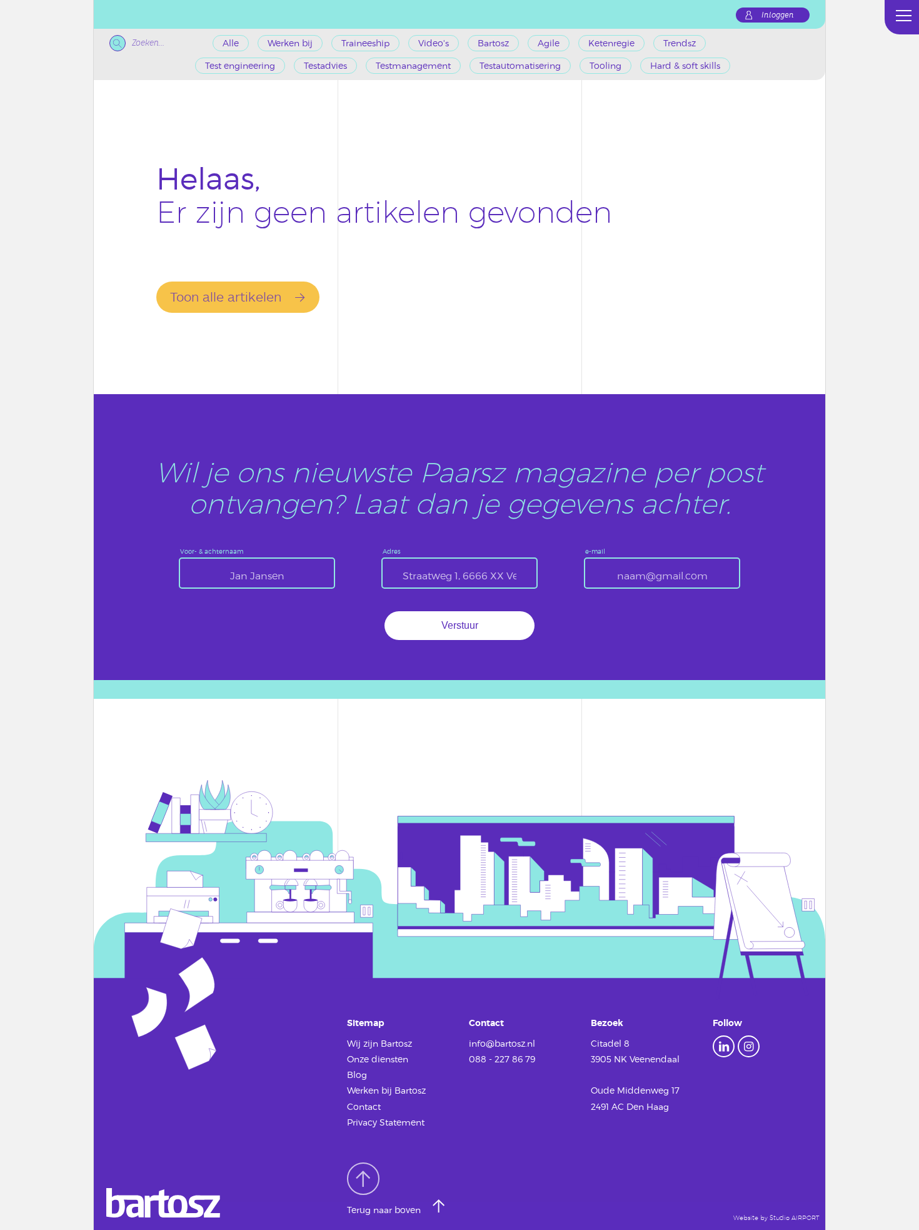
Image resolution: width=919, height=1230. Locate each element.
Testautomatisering (520, 65)
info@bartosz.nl (502, 1043)
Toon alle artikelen (225, 296)
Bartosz (493, 43)
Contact (364, 1106)
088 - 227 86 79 (502, 1059)
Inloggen (777, 15)
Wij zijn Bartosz (379, 1043)
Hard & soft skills (685, 65)
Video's (433, 43)
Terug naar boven (385, 1209)
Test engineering (240, 65)
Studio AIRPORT (794, 1218)
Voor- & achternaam (211, 551)
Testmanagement (413, 65)
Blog (357, 1074)
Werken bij (290, 43)
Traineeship (365, 43)
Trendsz (679, 43)
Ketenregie (611, 43)
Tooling (605, 65)
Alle (231, 43)
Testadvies (325, 65)
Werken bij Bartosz (386, 1090)
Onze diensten (377, 1059)
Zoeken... (148, 43)
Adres (392, 551)
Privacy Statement (385, 1122)
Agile (549, 43)
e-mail (595, 551)
